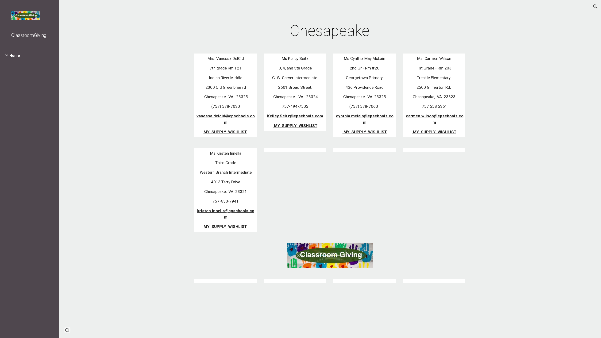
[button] (595, 6)
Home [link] (14, 55)
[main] (330, 31)
